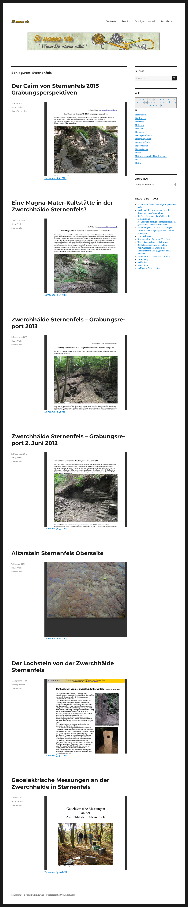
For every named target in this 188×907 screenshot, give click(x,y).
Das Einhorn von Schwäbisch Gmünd (153, 256)
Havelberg (139, 122)
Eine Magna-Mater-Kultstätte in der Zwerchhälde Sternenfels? (62, 206)
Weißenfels (142, 262)
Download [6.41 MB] (55, 294)
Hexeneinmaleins (143, 139)
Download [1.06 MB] (55, 638)
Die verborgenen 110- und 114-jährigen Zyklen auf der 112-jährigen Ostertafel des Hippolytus (155, 231)
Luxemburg (142, 259)
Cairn (13, 111)
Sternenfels (22, 111)
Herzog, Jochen (18, 685)
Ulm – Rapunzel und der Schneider (152, 242)
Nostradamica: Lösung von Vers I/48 (153, 239)
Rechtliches (167, 21)
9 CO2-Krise (142, 265)
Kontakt (152, 21)
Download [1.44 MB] (55, 411)
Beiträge (139, 21)
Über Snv (125, 21)
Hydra (138, 163)
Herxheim (139, 132)
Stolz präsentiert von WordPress (60, 895)
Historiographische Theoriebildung (151, 156)
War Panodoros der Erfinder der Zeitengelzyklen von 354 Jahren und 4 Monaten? (154, 251)
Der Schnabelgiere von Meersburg (152, 245)
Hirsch (138, 153)
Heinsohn (139, 128)
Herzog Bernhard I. (143, 135)
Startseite (111, 21)
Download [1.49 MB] (55, 528)
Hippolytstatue (141, 149)
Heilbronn (139, 125)
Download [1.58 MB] (55, 178)
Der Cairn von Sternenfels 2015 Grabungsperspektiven (55, 89)
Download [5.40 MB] (55, 872)
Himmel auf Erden (143, 142)
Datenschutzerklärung (34, 895)
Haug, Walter (17, 107)
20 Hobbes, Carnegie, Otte (148, 268)
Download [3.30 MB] (55, 755)
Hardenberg (140, 118)
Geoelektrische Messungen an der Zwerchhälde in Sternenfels (60, 783)
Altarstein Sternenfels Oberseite (57, 553)
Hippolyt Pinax (141, 146)
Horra (138, 159)
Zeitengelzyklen (144, 236)
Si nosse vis (16, 895)
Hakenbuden (141, 115)
